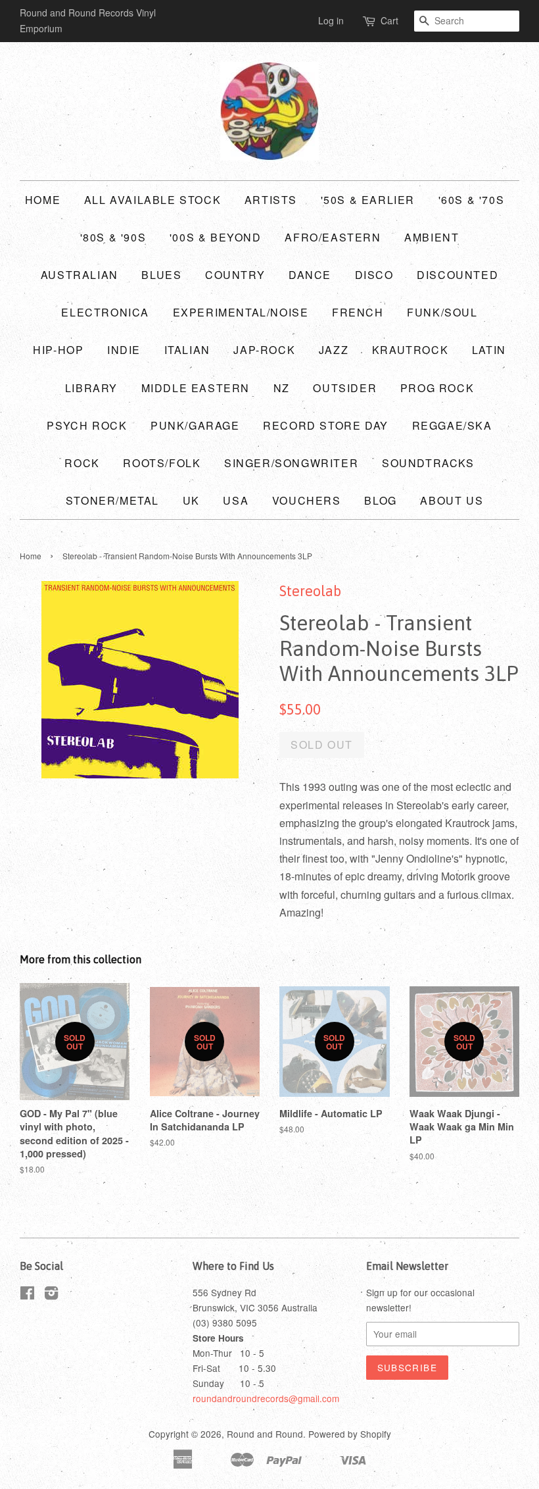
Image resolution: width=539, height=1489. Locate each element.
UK (191, 500)
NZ (281, 387)
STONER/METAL (112, 500)
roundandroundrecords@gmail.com (266, 1398)
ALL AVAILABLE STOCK (152, 199)
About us (451, 500)
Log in (331, 20)
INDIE (124, 349)
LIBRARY (91, 387)
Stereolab (310, 590)
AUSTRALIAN (79, 274)
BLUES (161, 274)
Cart (389, 20)
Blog (380, 500)
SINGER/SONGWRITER (291, 462)
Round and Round (265, 1433)
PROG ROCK (437, 387)
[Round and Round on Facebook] (27, 1294)
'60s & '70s (471, 199)
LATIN (489, 349)
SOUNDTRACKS (428, 462)
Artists (271, 199)
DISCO (374, 274)
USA (235, 500)
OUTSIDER (345, 387)
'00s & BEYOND (216, 237)
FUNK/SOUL (442, 312)
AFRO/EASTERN (333, 237)
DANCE (310, 274)
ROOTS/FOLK (161, 462)
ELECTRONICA (105, 312)
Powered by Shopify (349, 1433)
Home (42, 199)
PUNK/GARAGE (195, 425)
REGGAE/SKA (452, 425)
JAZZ (333, 349)
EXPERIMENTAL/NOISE (241, 312)
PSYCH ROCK (87, 425)
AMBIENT (431, 237)
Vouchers (306, 500)
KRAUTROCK (410, 349)
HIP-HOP (58, 349)
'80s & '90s (113, 237)
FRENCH (358, 312)
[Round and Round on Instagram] (51, 1294)
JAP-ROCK (264, 349)
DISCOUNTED (457, 274)
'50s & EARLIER (368, 199)
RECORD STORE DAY (325, 425)
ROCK (81, 462)
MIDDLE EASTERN (195, 387)
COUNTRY (235, 274)
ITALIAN (187, 349)
